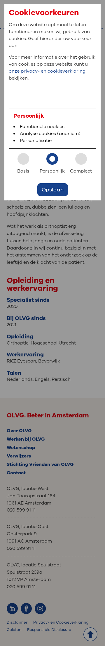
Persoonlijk (52, 171)
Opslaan (53, 189)
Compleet (81, 171)
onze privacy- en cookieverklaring (47, 71)
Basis (23, 171)
